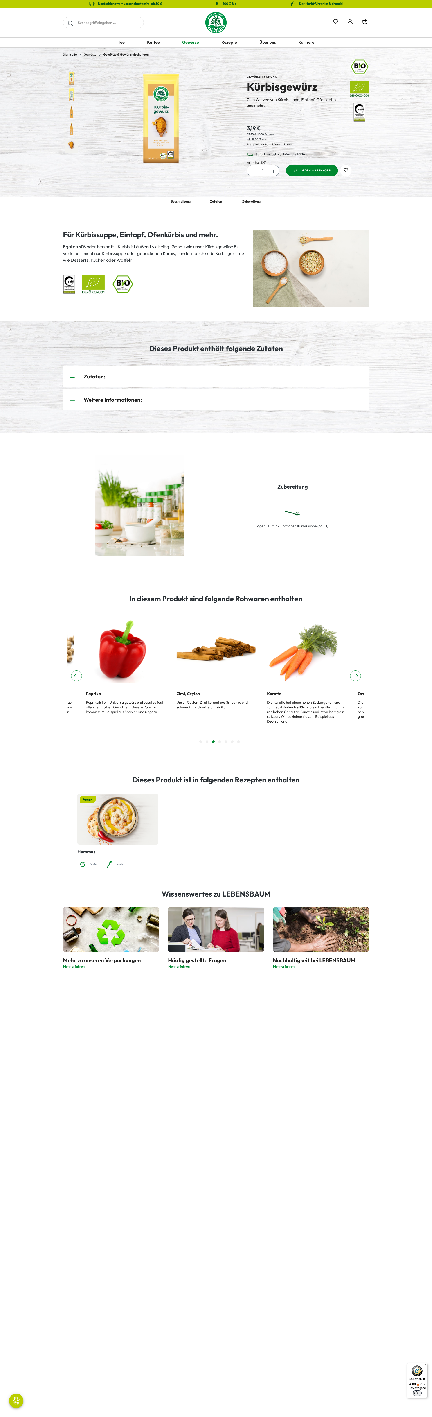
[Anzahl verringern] (253, 170)
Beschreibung (181, 201)
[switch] (417, 1393)
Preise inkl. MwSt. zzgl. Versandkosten (269, 144)
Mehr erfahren (74, 966)
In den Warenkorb (316, 170)
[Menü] (425, 1365)
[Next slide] (355, 675)
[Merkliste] (335, 20)
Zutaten (216, 201)
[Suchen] (70, 22)
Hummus (86, 851)
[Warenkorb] (365, 22)
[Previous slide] (76, 675)
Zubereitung (251, 201)
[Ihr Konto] (350, 20)
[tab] (200, 741)
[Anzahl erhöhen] (273, 170)
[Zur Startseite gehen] (216, 22)
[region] (150, 118)
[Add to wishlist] (345, 170)
